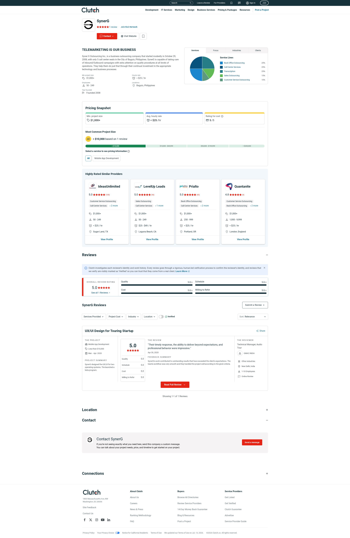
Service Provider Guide (235, 521)
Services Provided (92, 316)
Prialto (194, 186)
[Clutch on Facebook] (85, 520)
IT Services (166, 10)
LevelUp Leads (154, 186)
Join (264, 3)
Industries (236, 50)
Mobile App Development (106, 158)
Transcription (229, 71)
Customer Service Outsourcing (237, 80)
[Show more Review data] (175, 385)
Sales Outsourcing (232, 75)
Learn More (181, 271)
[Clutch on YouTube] (103, 520)
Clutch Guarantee (233, 509)
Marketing (180, 10)
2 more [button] (114, 205)
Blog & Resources (185, 515)
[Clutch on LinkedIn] (109, 520)
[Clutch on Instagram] (97, 520)
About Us (134, 497)
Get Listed (229, 497)
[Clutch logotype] (90, 10)
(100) (108, 195)
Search (174, 3)
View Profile (107, 239)
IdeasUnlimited (109, 186)
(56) (152, 195)
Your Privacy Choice (105, 533)
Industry (132, 316)
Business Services (206, 10)
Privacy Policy (88, 533)
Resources (245, 10)
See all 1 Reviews (99, 293)
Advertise (229, 515)
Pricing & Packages (227, 10)
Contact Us (88, 513)
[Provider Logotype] (88, 25)
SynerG (103, 21)
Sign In (252, 3)
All (88, 158)
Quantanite (242, 186)
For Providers (219, 3)
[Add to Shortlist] (143, 36)
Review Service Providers (189, 503)
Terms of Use (156, 533)
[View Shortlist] (231, 3)
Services (195, 50)
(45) (198, 195)
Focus (215, 50)
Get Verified (230, 503)
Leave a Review (203, 3)
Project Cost (114, 316)
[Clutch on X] (91, 520)
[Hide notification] (264, 267)
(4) (243, 195)
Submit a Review (253, 305)
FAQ (132, 521)
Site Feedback (89, 507)
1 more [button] (160, 205)
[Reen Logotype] (93, 186)
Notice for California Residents (135, 533)
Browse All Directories (187, 497)
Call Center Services (232, 67)
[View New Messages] (239, 3)
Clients (258, 50)
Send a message (252, 442)
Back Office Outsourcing (234, 63)
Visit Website (130, 36)
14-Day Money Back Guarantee (192, 509)
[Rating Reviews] (103, 27)
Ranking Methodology (140, 515)
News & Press (136, 509)
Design (191, 10)
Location (148, 316)
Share (262, 331)
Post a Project (262, 10)
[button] (94, 317)
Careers (133, 503)
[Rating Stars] (99, 194)
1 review (113, 27)
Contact (107, 36)
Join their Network (129, 27)
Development (151, 10)
